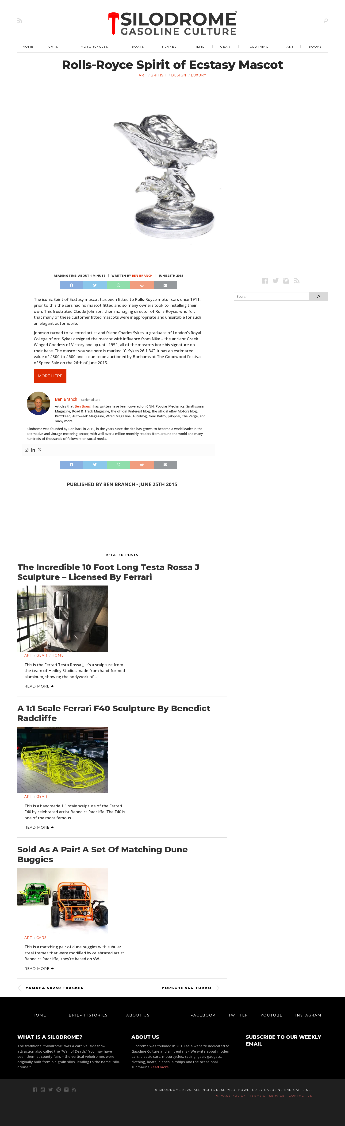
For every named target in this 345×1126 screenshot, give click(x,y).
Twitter (238, 1015)
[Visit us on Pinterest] (58, 1089)
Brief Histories (88, 1015)
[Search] (326, 20)
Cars (53, 46)
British (159, 75)
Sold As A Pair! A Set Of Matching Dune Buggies (102, 854)
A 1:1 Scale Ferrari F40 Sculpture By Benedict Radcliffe (114, 713)
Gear (225, 46)
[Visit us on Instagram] (286, 280)
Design (178, 75)
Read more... (161, 1067)
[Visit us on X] (275, 280)
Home (28, 46)
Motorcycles (94, 46)
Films (199, 46)
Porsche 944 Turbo (186, 988)
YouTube (272, 1015)
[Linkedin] (33, 450)
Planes (169, 46)
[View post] (62, 619)
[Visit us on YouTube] (43, 1089)
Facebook (203, 1015)
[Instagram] (26, 450)
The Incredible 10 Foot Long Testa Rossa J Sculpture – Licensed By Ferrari (108, 572)
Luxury (198, 75)
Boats (138, 46)
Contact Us (300, 1095)
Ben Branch (142, 275)
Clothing (259, 46)
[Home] (173, 23)
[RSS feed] (19, 20)
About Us (138, 1015)
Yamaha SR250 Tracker (55, 988)
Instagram (308, 1015)
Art (290, 46)
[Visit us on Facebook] (265, 280)
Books (315, 46)
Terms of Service (267, 1095)
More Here (50, 376)
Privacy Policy (230, 1095)
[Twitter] (40, 450)
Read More (37, 686)
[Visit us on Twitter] (50, 1089)
